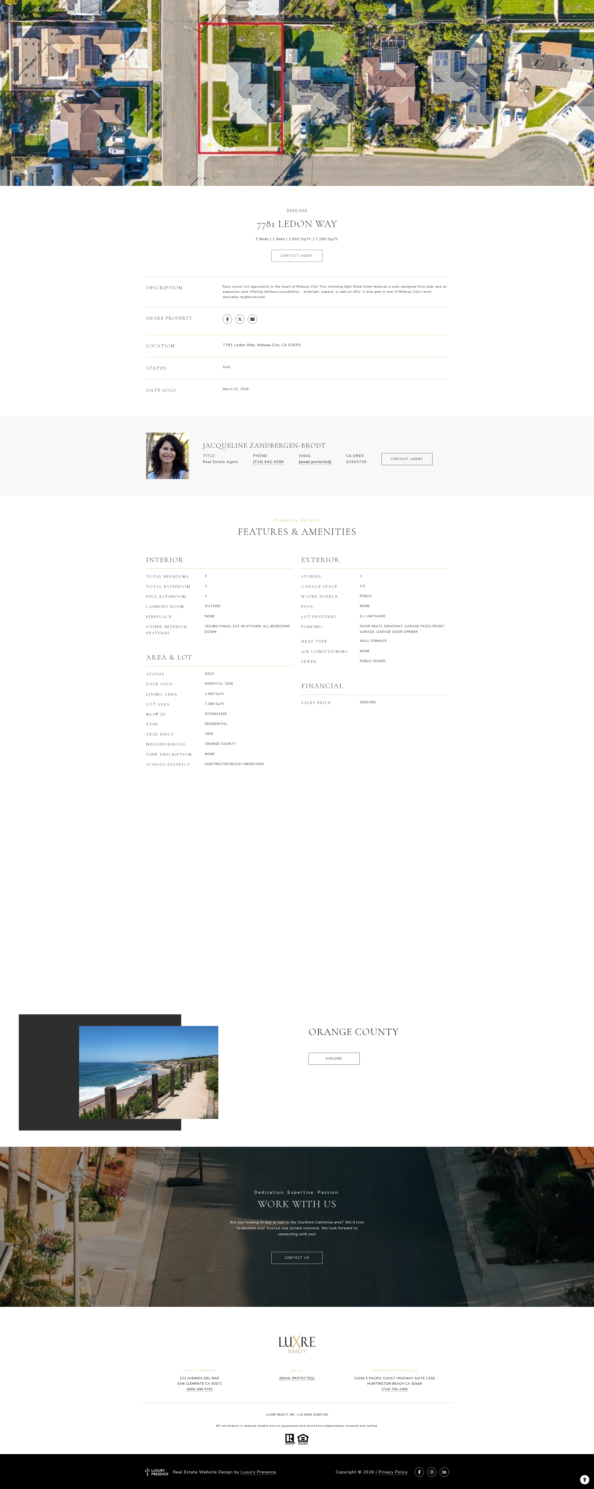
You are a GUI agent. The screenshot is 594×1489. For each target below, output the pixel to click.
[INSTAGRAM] (431, 1472)
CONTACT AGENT (407, 459)
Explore (334, 1058)
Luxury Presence (258, 1472)
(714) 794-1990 (394, 1389)
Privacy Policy (393, 1472)
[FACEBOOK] (419, 1472)
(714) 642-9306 (268, 461)
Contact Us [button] (297, 1258)
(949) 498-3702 (200, 1389)
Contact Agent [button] (297, 255)
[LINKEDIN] (444, 1472)
